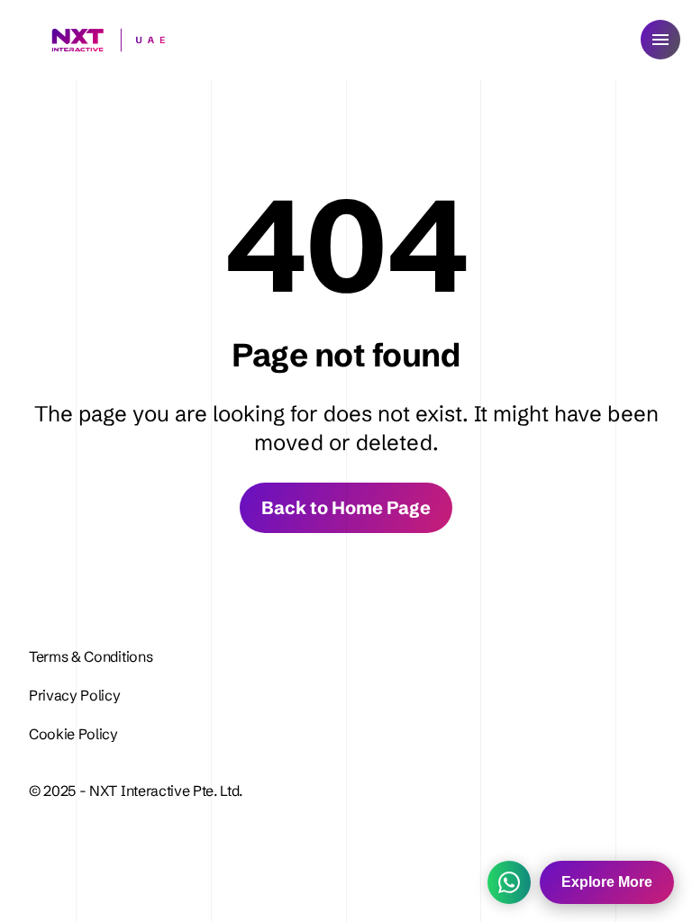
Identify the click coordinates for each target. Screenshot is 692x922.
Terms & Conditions (90, 656)
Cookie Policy (73, 734)
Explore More (606, 882)
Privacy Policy (76, 695)
